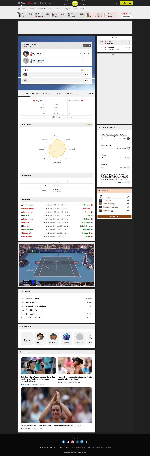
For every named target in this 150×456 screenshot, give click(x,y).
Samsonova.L (28, 212)
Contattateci (99, 447)
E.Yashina (86, 229)
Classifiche (42, 9)
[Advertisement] (75, 28)
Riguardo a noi (43, 447)
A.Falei (87, 236)
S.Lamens (86, 208)
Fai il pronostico (114, 216)
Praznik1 (107, 210)
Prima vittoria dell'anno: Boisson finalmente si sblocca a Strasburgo (51, 426)
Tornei (51, 9)
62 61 (66, 208)
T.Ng (88, 215)
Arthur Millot (62, 382)
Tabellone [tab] (57, 93)
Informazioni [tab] (24, 93)
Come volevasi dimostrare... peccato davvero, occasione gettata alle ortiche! (114, 135)
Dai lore (103, 155)
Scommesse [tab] (69, 93)
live (125, 14)
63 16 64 (46, 208)
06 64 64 (46, 236)
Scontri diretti (79, 9)
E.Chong (87, 219)
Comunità (43, 3)
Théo (106, 200)
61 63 (47, 205)
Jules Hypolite (25, 384)
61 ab (47, 233)
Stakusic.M (27, 233)
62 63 (66, 212)
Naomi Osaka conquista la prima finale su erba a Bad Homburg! (75, 378)
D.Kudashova (85, 226)
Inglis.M (26, 226)
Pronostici (34, 3)
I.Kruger (87, 212)
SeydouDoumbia (110, 207)
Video (58, 9)
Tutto (126, 16)
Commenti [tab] (35, 93)
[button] (50, 3)
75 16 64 (46, 215)
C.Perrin (87, 205)
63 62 (47, 226)
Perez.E (26, 215)
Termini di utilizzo (63, 447)
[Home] (19, 9)
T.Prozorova (85, 222)
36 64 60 (46, 222)
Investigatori (67, 9)
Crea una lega (27, 340)
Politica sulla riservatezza (78, 447)
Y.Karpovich (85, 233)
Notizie (25, 9)
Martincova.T (28, 236)
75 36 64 (67, 215)
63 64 (47, 219)
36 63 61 (67, 226)
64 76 (66, 219)
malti (106, 197)
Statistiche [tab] (46, 93)
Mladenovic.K (28, 229)
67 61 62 (67, 236)
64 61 (66, 205)
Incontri (33, 9)
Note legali (91, 447)
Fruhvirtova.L (28, 219)
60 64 (66, 233)
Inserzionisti (53, 447)
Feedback (108, 447)
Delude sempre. (106, 145)
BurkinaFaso (108, 203)
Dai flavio (104, 164)
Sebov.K (26, 222)
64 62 (47, 229)
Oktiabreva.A (28, 205)
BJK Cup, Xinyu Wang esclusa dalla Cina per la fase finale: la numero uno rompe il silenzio (38, 379)
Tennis (23, 3)
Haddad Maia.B (28, 208)
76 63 (47, 212)
